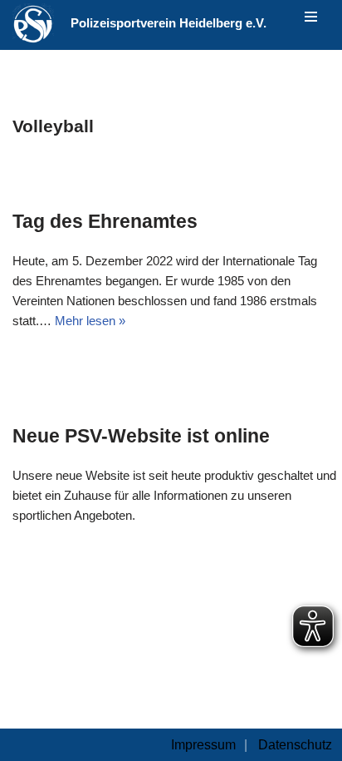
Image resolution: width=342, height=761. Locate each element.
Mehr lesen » (90, 321)
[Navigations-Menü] (311, 16)
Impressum (203, 745)
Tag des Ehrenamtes (105, 221)
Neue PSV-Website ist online (141, 436)
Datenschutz (295, 745)
